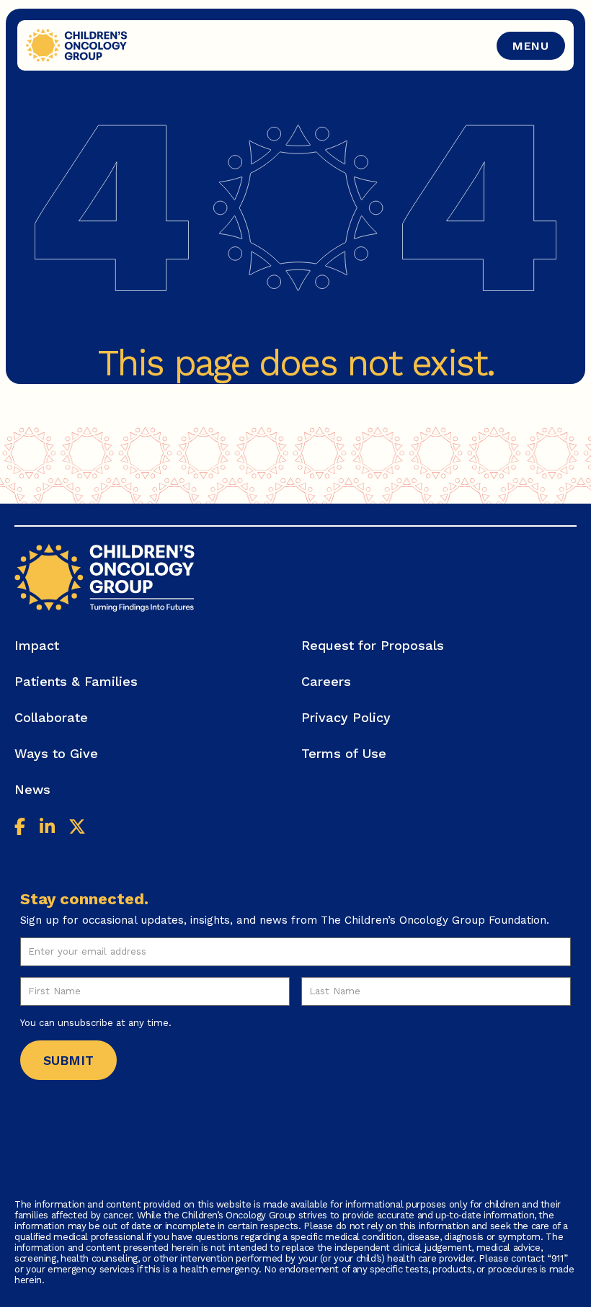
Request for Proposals (372, 645)
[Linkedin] (47, 828)
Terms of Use (343, 753)
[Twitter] (77, 828)
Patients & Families (76, 681)
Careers (326, 681)
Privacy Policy (346, 717)
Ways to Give (56, 753)
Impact (36, 645)
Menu (530, 46)
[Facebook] (19, 828)
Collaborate (51, 717)
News (32, 789)
